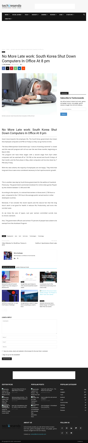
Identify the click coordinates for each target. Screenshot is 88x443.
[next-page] (6, 310)
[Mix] (76, 428)
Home (3, 49)
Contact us (80, 441)
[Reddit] (62, 433)
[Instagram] (66, 428)
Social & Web (16, 14)
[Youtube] (71, 433)
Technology (41, 236)
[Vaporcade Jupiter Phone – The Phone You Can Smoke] (35, 392)
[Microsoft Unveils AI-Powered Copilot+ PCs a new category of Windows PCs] (10, 277)
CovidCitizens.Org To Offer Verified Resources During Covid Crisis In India (48, 285)
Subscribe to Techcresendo (72, 98)
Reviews (52, 14)
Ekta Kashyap (6, 64)
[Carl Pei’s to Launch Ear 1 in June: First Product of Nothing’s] (10, 296)
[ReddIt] (23, 68)
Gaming (43, 14)
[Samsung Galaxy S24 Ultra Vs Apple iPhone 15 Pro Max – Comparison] (6, 392)
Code (60, 14)
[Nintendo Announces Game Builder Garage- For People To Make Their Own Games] (48, 296)
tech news (25, 236)
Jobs (16, 236)
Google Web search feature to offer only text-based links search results (29, 285)
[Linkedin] (19, 68)
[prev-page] (3, 310)
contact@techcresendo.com (38, 434)
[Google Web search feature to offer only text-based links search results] (29, 277)
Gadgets (34, 14)
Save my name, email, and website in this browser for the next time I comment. (26, 351)
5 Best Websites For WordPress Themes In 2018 (14, 244)
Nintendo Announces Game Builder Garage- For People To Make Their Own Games (47, 305)
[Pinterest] (11, 68)
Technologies (33, 236)
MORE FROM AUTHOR (22, 267)
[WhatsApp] (15, 68)
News (6, 14)
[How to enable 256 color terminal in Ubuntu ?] (35, 401)
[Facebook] (3, 68)
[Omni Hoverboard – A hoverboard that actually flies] (35, 411)
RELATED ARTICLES (8, 267)
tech (20, 236)
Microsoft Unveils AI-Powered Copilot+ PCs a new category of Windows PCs (9, 285)
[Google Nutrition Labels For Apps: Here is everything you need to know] (29, 296)
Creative (8, 19)
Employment (10, 236)
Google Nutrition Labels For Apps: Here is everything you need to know (29, 305)
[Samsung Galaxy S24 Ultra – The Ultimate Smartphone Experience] (6, 402)
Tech (26, 14)
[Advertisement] (55, 6)
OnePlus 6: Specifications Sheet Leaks (46, 243)
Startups (69, 14)
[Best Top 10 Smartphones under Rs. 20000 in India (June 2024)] (6, 409)
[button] (84, 15)
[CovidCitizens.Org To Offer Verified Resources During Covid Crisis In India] (48, 277)
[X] (7, 68)
